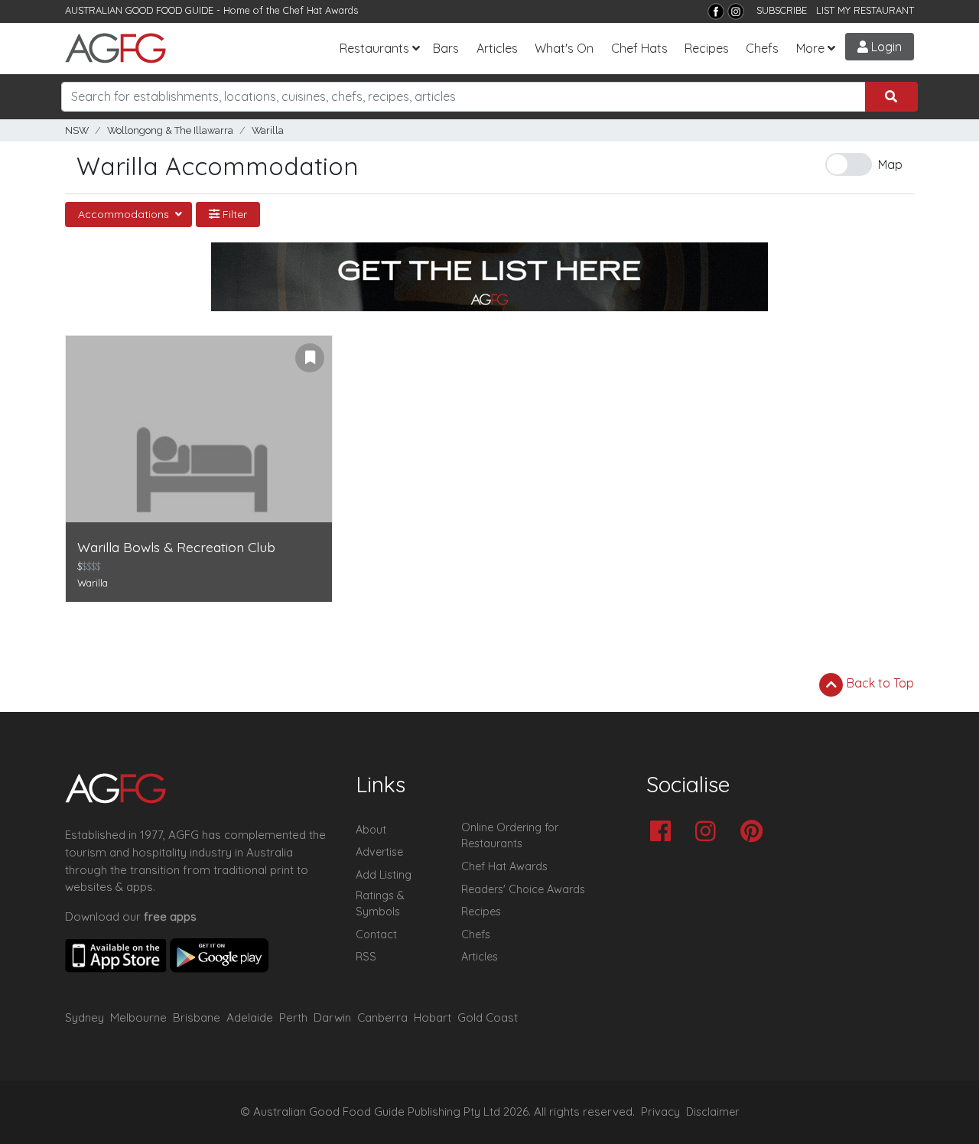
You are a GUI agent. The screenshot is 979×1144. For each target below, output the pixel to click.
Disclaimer (713, 1112)
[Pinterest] (755, 832)
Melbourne (138, 1017)
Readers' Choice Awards (523, 889)
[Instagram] (735, 11)
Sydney (84, 1017)
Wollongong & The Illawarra (170, 130)
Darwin (332, 1017)
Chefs (762, 48)
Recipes (707, 48)
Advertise (379, 852)
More (810, 48)
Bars (446, 48)
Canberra (382, 1017)
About (371, 830)
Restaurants (374, 48)
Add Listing (383, 875)
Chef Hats (639, 48)
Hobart (432, 1017)
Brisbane (196, 1017)
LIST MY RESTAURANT (865, 10)
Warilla (268, 130)
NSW (77, 130)
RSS (366, 957)
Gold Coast (487, 1017)
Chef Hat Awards (320, 10)
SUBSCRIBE (781, 10)
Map (890, 164)
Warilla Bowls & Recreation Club (176, 547)
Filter (233, 214)
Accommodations (125, 214)
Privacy (660, 1112)
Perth (293, 1017)
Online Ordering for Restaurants (509, 836)
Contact (376, 934)
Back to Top (879, 683)
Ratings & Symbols (380, 904)
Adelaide (249, 1017)
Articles (497, 48)
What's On (564, 48)
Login (885, 46)
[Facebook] (715, 11)
